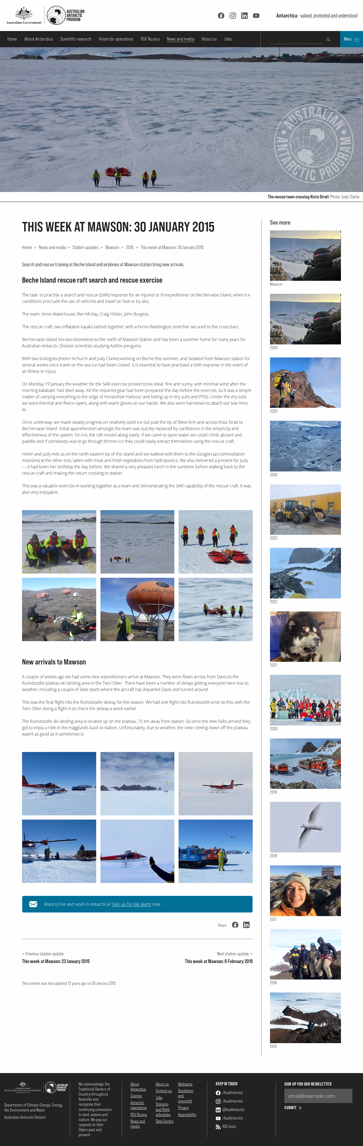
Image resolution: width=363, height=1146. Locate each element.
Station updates (86, 247)
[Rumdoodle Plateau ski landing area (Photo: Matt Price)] (137, 783)
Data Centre (165, 1121)
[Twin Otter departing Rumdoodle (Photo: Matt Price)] (137, 851)
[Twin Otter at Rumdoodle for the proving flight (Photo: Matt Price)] (59, 783)
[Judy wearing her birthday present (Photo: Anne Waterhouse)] (137, 609)
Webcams (185, 1084)
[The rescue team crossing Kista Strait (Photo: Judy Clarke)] (137, 542)
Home (12, 39)
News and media (180, 39)
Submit (290, 1107)
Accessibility (187, 1114)
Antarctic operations (116, 39)
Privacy (183, 1107)
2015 (130, 247)
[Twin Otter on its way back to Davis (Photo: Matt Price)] (216, 851)
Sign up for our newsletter (307, 1084)
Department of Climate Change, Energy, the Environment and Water (33, 1107)
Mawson (112, 247)
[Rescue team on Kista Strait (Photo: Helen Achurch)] (216, 609)
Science (136, 1095)
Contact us (164, 1090)
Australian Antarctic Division (25, 1117)
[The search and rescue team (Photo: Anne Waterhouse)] (59, 542)
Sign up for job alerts (131, 904)
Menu (348, 39)
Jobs (228, 39)
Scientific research (76, 39)
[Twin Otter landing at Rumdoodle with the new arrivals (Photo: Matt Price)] (216, 783)
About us (209, 39)
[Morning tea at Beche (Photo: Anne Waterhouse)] (59, 609)
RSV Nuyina (150, 39)
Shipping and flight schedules (163, 1109)
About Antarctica (38, 39)
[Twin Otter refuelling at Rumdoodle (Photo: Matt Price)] (59, 851)
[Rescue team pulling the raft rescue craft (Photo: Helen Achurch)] (216, 542)
